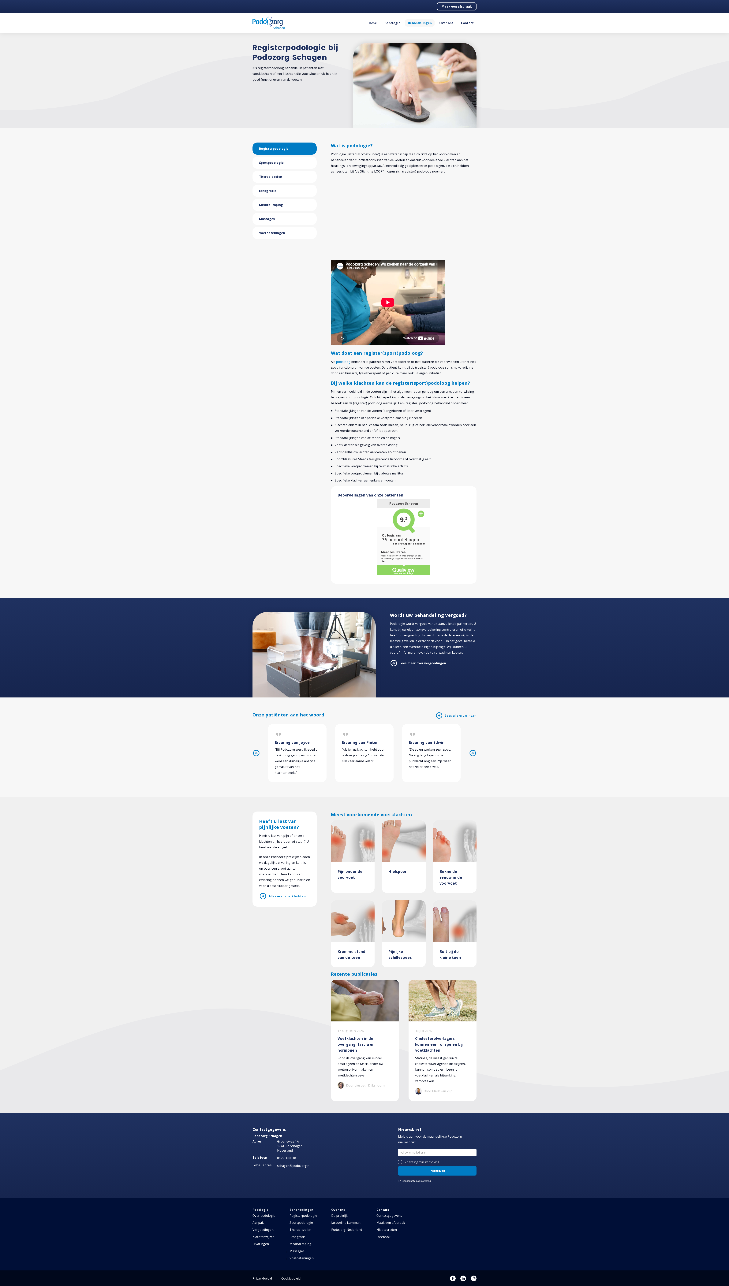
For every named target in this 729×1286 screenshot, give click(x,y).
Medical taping (271, 205)
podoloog (343, 362)
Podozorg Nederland (346, 1230)
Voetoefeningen (272, 233)
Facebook (383, 1237)
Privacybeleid (262, 1278)
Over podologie (263, 1216)
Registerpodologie (274, 149)
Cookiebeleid (291, 1278)
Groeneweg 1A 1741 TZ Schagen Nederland (290, 1146)
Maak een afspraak (457, 6)
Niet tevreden (386, 1230)
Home (372, 23)
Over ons (446, 23)
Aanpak (258, 1223)
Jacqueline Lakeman (346, 1223)
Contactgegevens (389, 1216)
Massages (267, 219)
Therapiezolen (270, 177)
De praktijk (339, 1216)
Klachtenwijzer (263, 1237)
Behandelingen (420, 23)
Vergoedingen (263, 1230)
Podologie (392, 23)
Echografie (267, 191)
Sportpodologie (271, 163)
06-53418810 (286, 1158)
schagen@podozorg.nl (293, 1166)
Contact (467, 23)
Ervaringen (260, 1244)
